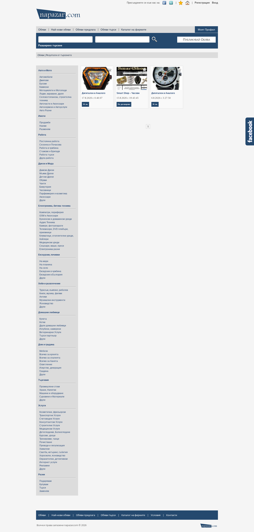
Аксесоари (45, 197)
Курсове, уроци (47, 435)
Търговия (43, 380)
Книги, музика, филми (50, 293)
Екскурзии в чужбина (50, 271)
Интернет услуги (48, 462)
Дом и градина (46, 344)
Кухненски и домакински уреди (55, 219)
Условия (155, 515)
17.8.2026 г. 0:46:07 (92, 98)
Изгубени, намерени (50, 329)
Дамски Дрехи (46, 170)
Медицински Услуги (49, 428)
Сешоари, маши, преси (51, 246)
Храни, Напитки (47, 390)
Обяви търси (108, 29)
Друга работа (46, 158)
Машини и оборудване (51, 393)
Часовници (45, 190)
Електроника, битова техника (54, 206)
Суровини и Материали (51, 396)
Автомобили (45, 77)
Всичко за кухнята (48, 354)
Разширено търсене (50, 45)
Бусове (43, 83)
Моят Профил (206, 29)
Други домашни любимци (52, 325)
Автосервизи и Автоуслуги (53, 107)
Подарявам (45, 481)
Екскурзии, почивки (49, 254)
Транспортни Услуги (50, 415)
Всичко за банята (48, 361)
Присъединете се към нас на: (143, 2)
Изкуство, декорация (50, 368)
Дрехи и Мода (46, 163)
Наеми (42, 126)
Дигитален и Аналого (93, 93)
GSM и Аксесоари (48, 215)
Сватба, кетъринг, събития (53, 452)
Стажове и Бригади (49, 151)
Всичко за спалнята (49, 357)
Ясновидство (46, 303)
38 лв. (85, 104)
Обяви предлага (86, 29)
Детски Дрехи (46, 177)
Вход (215, 2)
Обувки (43, 180)
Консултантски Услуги (50, 422)
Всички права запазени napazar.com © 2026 (61, 525)
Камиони (44, 87)
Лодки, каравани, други (51, 93)
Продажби (44, 122)
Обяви (42, 29)
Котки (42, 322)
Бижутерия (45, 187)
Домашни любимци (49, 312)
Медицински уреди (49, 242)
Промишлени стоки (49, 386)
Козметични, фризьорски (52, 412)
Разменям (44, 129)
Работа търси (46, 154)
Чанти (42, 183)
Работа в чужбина (48, 148)
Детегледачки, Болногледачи (54, 432)
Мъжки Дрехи (46, 173)
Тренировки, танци (49, 439)
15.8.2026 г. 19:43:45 (128, 98)
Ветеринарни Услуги (50, 332)
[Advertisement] (150, 15)
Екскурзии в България (50, 274)
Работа (42, 135)
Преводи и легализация (52, 445)
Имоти (41, 116)
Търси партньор (48, 335)
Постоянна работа (49, 141)
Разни (41, 474)
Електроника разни (49, 249)
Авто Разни (45, 110)
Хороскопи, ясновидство (52, 455)
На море (43, 261)
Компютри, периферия (51, 212)
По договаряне (124, 104)
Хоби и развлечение (49, 283)
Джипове (44, 80)
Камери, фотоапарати (51, 225)
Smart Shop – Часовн (128, 93)
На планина (45, 264)
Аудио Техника (47, 222)
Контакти (171, 515)
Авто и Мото (45, 70)
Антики (43, 296)
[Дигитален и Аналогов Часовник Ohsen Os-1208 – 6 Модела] (97, 78)
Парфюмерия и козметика (53, 193)
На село (43, 268)
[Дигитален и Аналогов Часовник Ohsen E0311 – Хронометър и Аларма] (166, 78)
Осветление (45, 364)
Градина (43, 371)
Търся (42, 487)
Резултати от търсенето (59, 55)
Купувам (43, 484)
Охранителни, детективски (53, 459)
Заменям (44, 491)
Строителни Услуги (49, 425)
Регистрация (202, 2)
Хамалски (44, 449)
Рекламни (44, 465)
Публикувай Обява (196, 39)
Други (42, 200)
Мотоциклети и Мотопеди (53, 90)
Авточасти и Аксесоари (51, 103)
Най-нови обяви (61, 29)
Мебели (43, 351)
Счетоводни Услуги (49, 418)
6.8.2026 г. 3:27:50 (161, 98)
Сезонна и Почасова (50, 144)
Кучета (43, 319)
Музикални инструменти (52, 300)
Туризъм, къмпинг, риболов (53, 290)
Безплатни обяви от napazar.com (58, 13)
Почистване (45, 442)
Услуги (42, 405)
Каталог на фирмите (133, 29)
